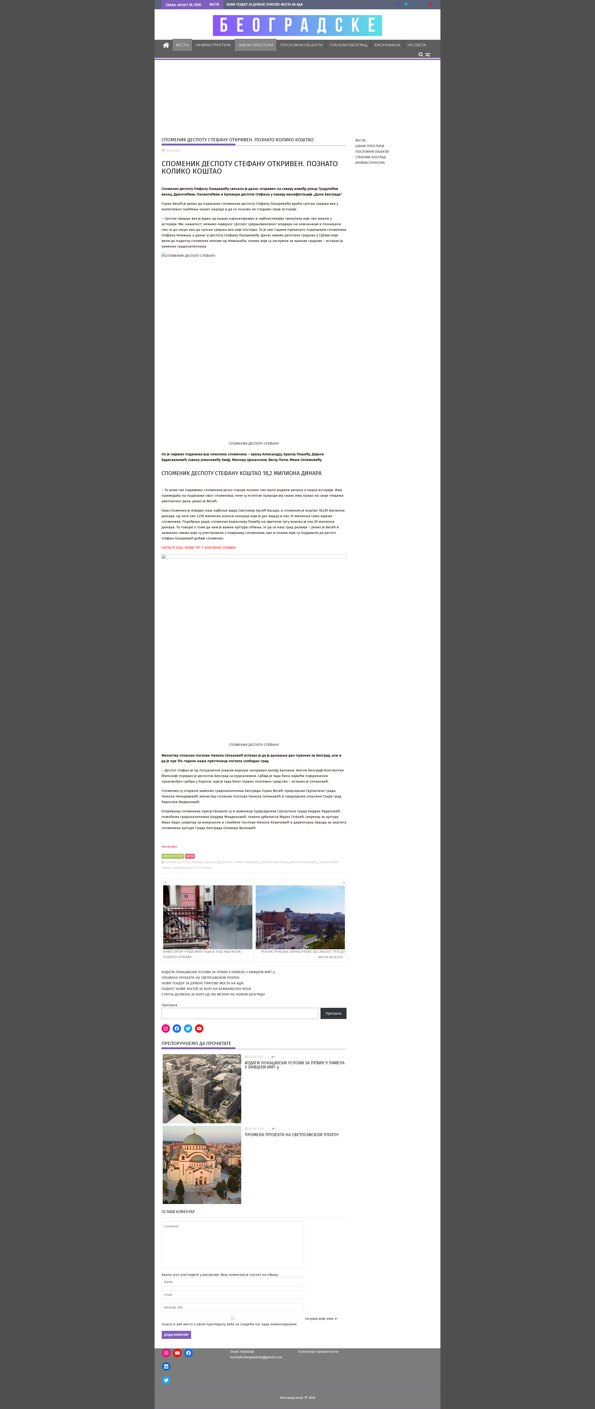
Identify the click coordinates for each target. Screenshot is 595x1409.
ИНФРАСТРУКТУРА (213, 45)
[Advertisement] (297, 95)
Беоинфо (169, 846)
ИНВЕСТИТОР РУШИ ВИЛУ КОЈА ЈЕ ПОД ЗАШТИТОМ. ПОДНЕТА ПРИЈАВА (202, 954)
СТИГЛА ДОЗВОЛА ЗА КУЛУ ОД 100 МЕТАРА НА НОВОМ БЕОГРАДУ (213, 994)
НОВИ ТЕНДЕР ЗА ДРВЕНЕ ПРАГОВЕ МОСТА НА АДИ (264, 5)
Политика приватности (318, 1351)
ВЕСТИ (182, 45)
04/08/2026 (256, 1128)
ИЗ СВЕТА (416, 45)
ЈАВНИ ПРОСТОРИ (255, 45)
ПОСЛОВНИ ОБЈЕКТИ (301, 45)
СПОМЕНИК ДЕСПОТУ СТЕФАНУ (192, 868)
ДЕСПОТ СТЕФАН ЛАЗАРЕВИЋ (241, 862)
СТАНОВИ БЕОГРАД (348, 45)
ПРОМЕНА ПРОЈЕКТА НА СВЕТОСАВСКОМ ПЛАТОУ (200, 978)
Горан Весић (212, 862)
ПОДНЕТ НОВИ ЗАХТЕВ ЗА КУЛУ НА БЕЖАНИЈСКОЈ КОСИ (206, 989)
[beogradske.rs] (166, 45)
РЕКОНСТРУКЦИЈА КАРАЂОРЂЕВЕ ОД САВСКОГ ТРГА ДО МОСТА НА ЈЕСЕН (303, 954)
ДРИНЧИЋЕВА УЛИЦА (274, 862)
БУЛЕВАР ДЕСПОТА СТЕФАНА (184, 862)
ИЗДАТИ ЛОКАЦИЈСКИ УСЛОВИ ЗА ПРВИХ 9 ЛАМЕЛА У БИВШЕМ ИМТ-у (218, 972)
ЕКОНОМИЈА (387, 45)
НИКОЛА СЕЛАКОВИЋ (303, 862)
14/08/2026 (255, 1056)
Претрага (169, 1005)
